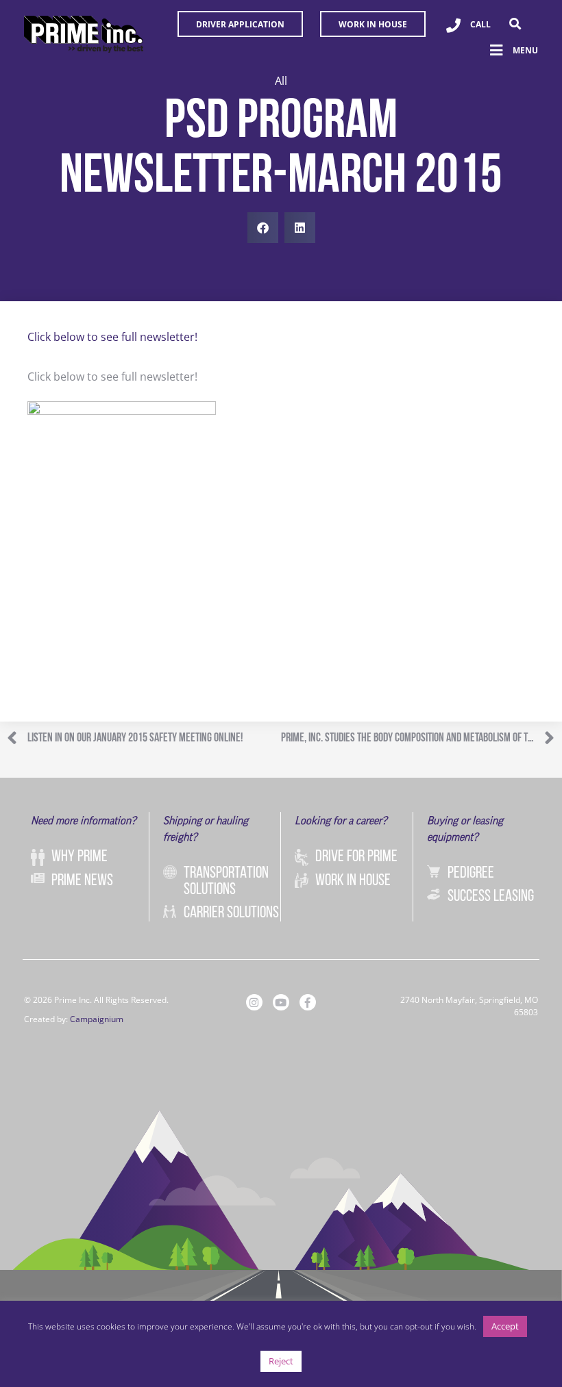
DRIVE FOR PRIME (356, 857)
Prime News (82, 881)
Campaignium (96, 1019)
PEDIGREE (471, 873)
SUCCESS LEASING (491, 897)
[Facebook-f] (308, 1002)
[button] (515, 24)
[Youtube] (281, 1002)
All (281, 80)
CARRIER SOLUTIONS (231, 913)
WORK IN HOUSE (353, 881)
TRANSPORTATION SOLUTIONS (226, 881)
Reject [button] (281, 1361)
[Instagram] (254, 1002)
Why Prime (79, 857)
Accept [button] (505, 1326)
